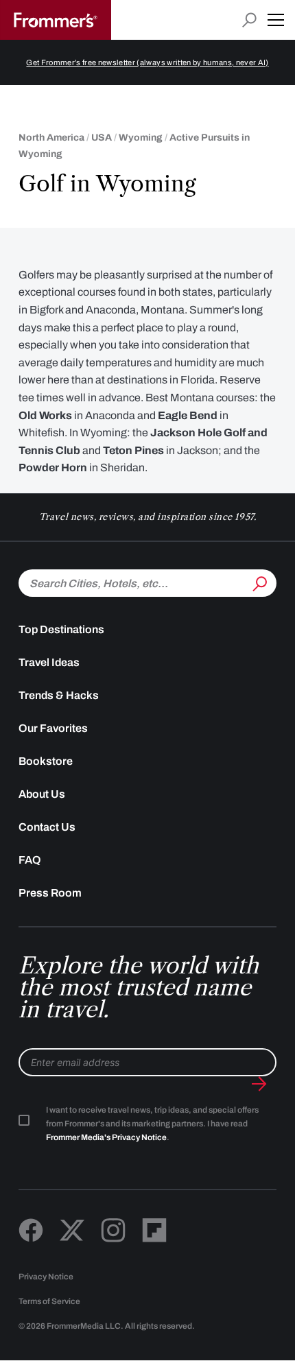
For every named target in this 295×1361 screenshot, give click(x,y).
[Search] (259, 582)
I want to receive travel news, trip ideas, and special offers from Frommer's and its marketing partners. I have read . (152, 1123)
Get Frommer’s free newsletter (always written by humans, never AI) (147, 62)
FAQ (30, 860)
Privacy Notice (46, 1276)
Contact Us (47, 827)
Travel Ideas (49, 662)
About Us (42, 794)
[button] (276, 20)
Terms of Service (49, 1301)
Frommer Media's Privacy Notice (106, 1137)
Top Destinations (61, 629)
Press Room (50, 893)
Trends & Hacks (59, 695)
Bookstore (46, 761)
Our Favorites (53, 728)
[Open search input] (249, 20)
